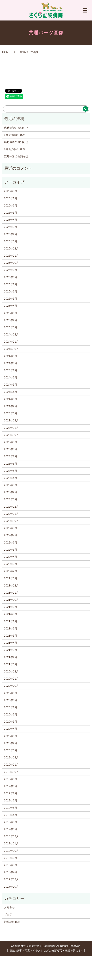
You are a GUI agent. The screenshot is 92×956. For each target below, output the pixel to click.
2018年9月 (10, 858)
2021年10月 (11, 599)
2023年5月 (10, 470)
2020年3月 (10, 736)
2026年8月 (10, 191)
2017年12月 (11, 879)
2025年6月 (10, 291)
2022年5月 (10, 549)
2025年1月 (10, 327)
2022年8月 (10, 528)
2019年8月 (10, 786)
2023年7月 (10, 456)
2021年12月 (11, 585)
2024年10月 (11, 349)
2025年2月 (10, 320)
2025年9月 (10, 270)
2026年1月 (10, 241)
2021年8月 (10, 614)
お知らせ (9, 907)
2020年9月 (10, 693)
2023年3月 (10, 485)
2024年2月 (10, 406)
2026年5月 (10, 212)
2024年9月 (10, 356)
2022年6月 (10, 542)
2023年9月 (10, 442)
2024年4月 (10, 392)
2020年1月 (10, 750)
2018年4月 (10, 872)
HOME (6, 52)
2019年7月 (10, 793)
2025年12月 (11, 248)
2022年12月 (11, 506)
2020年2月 (10, 743)
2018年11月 (11, 843)
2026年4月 (10, 219)
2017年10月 (11, 886)
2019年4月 (10, 815)
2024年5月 (10, 384)
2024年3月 (10, 399)
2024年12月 (11, 334)
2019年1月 (10, 829)
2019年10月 (11, 772)
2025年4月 (10, 305)
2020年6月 (10, 714)
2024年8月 (10, 363)
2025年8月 (10, 277)
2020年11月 (11, 678)
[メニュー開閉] (85, 10)
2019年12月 (11, 757)
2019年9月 (10, 779)
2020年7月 (10, 707)
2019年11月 (11, 764)
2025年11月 (11, 255)
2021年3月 (10, 650)
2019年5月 (10, 807)
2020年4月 (10, 728)
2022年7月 (10, 535)
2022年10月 (11, 521)
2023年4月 (10, 478)
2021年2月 (10, 657)
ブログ (8, 914)
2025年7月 (10, 284)
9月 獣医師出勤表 (14, 135)
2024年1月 (10, 413)
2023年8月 (10, 449)
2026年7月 (10, 198)
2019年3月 (10, 822)
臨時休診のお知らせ (16, 127)
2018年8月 (10, 865)
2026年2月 (10, 234)
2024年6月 (10, 377)
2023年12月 (11, 420)
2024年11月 (11, 341)
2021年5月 (10, 635)
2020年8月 (10, 700)
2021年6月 (10, 628)
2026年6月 (10, 205)
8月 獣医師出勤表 (14, 149)
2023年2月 (10, 492)
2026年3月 (10, 227)
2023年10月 (11, 435)
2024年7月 (10, 370)
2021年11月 (11, 592)
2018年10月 (11, 850)
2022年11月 (11, 513)
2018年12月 (11, 836)
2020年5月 (10, 721)
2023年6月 (10, 463)
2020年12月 (11, 671)
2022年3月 (10, 564)
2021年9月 (10, 607)
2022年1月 (10, 578)
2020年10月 (11, 685)
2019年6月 (10, 800)
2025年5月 (10, 298)
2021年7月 (10, 621)
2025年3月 (10, 313)
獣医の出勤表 (12, 921)
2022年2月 (10, 571)
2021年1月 (10, 664)
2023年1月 (10, 499)
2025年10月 (11, 262)
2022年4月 (10, 556)
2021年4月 (10, 642)
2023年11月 (11, 427)
